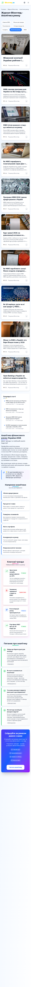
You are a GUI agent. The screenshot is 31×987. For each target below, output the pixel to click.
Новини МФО (6, 22)
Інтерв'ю (5, 29)
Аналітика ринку (16, 29)
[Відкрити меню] (28, 2)
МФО (25, 29)
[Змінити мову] (24, 2)
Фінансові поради (18, 22)
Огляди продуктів (19, 26)
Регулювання (6, 26)
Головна (3, 9)
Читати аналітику (15, 767)
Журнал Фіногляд (13, 9)
